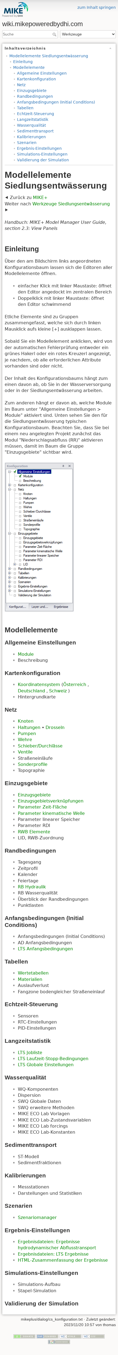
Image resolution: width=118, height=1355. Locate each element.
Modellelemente (29, 67)
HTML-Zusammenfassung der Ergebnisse (63, 1260)
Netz (21, 85)
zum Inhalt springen (96, 7)
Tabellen (25, 108)
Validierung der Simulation (43, 160)
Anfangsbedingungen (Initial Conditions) (56, 102)
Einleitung (23, 61)
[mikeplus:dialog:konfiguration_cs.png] (39, 537)
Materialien (30, 979)
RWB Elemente (34, 831)
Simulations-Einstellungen (42, 154)
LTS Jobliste (30, 1052)
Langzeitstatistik (32, 119)
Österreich (75, 684)
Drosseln (55, 727)
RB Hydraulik (32, 886)
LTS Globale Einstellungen (46, 1064)
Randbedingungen (35, 96)
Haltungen (29, 727)
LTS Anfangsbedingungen (45, 948)
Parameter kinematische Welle (51, 813)
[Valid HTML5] (71, 1336)
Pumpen (27, 733)
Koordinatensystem (39, 684)
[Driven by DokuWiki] (59, 1341)
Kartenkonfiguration (36, 79)
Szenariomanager (37, 1217)
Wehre (25, 739)
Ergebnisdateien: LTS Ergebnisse (53, 1254)
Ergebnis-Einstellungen (39, 148)
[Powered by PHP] (47, 1336)
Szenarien (26, 142)
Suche (55, 34)
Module (26, 654)
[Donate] (24, 1336)
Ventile (25, 752)
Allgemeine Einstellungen (42, 73)
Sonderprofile (32, 764)
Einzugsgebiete (32, 90)
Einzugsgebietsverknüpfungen (50, 801)
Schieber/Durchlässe (40, 746)
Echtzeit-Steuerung (35, 113)
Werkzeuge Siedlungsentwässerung (71, 203)
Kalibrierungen (31, 137)
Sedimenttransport (35, 131)
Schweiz (58, 690)
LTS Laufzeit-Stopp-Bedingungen (53, 1058)
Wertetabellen (33, 973)
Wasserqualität (31, 125)
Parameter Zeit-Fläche (42, 807)
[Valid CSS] (94, 1336)
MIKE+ (40, 197)
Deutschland (32, 690)
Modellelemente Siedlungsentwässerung (48, 56)
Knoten (25, 721)
